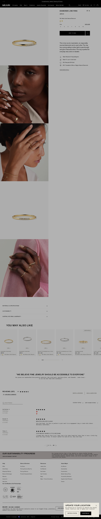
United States (72, 513)
